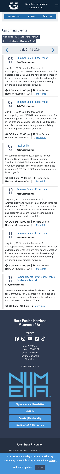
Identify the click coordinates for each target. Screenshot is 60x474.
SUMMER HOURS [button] (28, 366)
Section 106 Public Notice (30, 425)
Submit (48, 16)
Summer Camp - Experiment (32, 58)
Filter (32, 16)
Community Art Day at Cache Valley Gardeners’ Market (36, 278)
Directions (30, 359)
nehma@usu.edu (30, 355)
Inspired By (23, 145)
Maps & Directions (18, 450)
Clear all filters (9, 37)
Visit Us (30, 411)
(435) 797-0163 (30, 352)
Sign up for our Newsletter (30, 404)
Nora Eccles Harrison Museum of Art (36, 6)
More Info (41, 93)
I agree (40, 467)
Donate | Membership (30, 418)
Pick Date (15, 16)
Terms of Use (38, 450)
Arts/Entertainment (28, 37)
